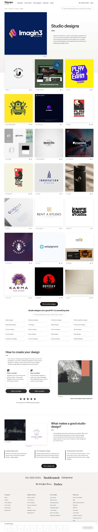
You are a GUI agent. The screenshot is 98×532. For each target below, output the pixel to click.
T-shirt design (53, 510)
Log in (91, 3)
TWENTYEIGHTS (40, 159)
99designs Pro (30, 512)
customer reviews (34, 402)
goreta (68, 297)
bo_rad (68, 89)
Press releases (8, 502)
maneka (68, 124)
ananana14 (29, 446)
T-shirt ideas (76, 512)
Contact (6, 500)
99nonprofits (8, 510)
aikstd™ (8, 228)
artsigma (38, 193)
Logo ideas (75, 510)
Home (6, 8)
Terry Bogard (9, 263)
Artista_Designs (40, 228)
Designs (17, 8)
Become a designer (77, 497)
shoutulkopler (8, 441)
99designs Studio (31, 510)
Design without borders (78, 502)
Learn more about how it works (80, 398)
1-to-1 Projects (30, 500)
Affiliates (75, 507)
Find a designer (37, 3)
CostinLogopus (70, 159)
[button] (96, 523)
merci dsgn (8, 297)
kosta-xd (38, 263)
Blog (74, 500)
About (6, 497)
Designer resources (77, 515)
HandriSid (39, 297)
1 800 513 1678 (84, 3)
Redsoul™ (69, 228)
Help (74, 520)
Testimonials (7, 507)
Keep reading (14, 457)
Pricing (29, 507)
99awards (75, 505)
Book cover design (54, 512)
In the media (7, 505)
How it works (28, 3)
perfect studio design (59, 43)
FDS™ (45, 56)
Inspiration (46, 3)
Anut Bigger (8, 159)
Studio (52, 3)
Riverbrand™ (9, 193)
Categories (20, 3)
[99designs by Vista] (9, 2)
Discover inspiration (32, 505)
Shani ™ (8, 89)
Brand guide (53, 505)
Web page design (54, 502)
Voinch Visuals (40, 124)
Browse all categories (55, 515)
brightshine (69, 263)
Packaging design (54, 507)
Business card (53, 500)
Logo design (53, 497)
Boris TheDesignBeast (10, 124)
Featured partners (77, 518)
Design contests (31, 497)
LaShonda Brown (40, 89)
